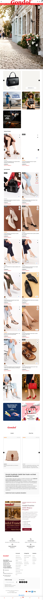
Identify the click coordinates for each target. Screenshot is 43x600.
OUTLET (25, 565)
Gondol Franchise (19, 558)
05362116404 (12, 547)
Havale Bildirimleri (19, 573)
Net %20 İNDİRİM (8, 4)
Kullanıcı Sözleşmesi (19, 563)
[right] (39, 80)
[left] (4, 80)
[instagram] (22, 582)
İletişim (17, 560)
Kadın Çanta (26, 562)
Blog (16, 574)
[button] (1, 1)
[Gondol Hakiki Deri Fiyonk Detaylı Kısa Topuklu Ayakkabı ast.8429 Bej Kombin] (30, 251)
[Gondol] (12, 427)
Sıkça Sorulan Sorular (19, 569)
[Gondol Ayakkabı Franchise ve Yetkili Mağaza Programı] (13, 516)
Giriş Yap (34, 557)
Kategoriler (26, 553)
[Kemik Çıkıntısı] (12, 80)
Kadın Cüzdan (30, 86)
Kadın (25, 560)
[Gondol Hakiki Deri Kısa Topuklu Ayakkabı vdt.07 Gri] (12, 251)
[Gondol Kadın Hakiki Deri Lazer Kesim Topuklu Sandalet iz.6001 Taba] (30, 318)
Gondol (12, 433)
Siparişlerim (35, 558)
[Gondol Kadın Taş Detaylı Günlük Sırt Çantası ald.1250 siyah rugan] (12, 185)
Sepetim (34, 563)
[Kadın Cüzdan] (31, 80)
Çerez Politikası (18, 565)
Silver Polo (31, 433)
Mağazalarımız (18, 557)
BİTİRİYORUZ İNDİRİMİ (27, 555)
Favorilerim (34, 560)
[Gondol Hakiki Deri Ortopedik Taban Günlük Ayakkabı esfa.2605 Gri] (12, 285)
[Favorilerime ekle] (19, 135)
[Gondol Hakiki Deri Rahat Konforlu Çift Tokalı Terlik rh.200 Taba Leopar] (30, 351)
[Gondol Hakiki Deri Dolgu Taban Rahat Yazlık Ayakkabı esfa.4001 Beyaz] (30, 185)
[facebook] (20, 582)
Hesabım (34, 553)
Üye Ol (34, 555)
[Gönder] (16, 582)
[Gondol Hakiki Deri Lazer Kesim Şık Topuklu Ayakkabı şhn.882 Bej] (12, 218)
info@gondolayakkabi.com (7, 573)
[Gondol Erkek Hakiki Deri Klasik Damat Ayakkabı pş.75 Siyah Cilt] (30, 285)
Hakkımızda (18, 555)
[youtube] (24, 582)
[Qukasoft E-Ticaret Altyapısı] (21, 595)
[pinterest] (26, 582)
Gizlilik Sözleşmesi (19, 562)
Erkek (25, 558)
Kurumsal (18, 553)
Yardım (34, 562)
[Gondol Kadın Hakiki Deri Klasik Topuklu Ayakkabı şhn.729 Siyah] (30, 218)
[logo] (21, 1)
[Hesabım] (39, 1)
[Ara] (37, 1)
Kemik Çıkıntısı (11, 87)
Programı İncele (27, 529)
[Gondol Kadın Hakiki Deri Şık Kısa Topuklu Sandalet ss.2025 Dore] (12, 146)
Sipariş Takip (18, 571)
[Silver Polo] (31, 427)
